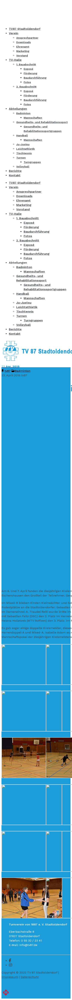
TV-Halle (15, 214)
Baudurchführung (36, 231)
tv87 (8, 371)
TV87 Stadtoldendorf (24, 182)
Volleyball (23, 325)
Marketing (23, 205)
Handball (22, 293)
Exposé (29, 222)
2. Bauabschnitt (27, 240)
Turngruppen (33, 320)
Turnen (21, 316)
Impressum (9, 977)
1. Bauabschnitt (27, 218)
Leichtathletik (26, 307)
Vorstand (23, 209)
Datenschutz (30, 977)
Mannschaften (34, 271)
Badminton (24, 267)
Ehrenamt (23, 200)
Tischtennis (25, 311)
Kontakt (14, 333)
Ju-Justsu (23, 302)
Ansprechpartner (29, 191)
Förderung (31, 227)
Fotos (28, 236)
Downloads (24, 196)
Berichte (15, 329)
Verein (13, 187)
